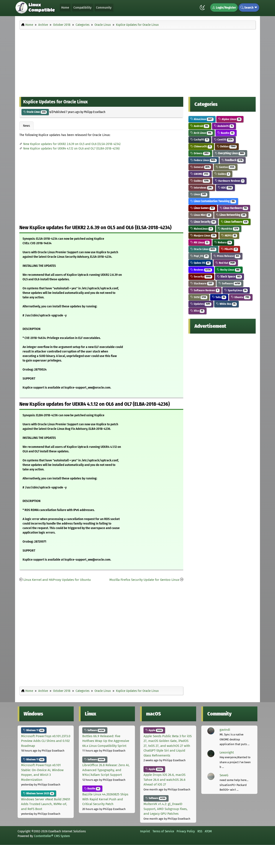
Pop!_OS (200, 256)
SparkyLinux (236, 290)
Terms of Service (163, 831)
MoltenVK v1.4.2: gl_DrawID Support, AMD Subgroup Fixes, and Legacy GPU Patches (166, 809)
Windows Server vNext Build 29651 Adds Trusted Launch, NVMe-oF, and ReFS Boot (45, 804)
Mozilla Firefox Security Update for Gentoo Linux (144, 580)
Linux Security (204, 221)
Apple (155, 730)
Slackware (202, 283)
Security (202, 276)
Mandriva (229, 228)
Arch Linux (202, 132)
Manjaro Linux (204, 235)
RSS (199, 831)
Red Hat (226, 262)
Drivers (201, 153)
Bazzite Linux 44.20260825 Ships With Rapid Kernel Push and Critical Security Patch (105, 799)
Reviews (202, 269)
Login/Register (225, 7)
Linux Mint (201, 215)
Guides (223, 173)
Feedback (233, 160)
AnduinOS (225, 126)
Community (104, 7)
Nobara (224, 242)
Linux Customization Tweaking (214, 201)
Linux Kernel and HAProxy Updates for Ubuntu (57, 580)
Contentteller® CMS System (52, 836)
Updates (201, 303)
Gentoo (226, 167)
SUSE (199, 297)
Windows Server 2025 (39, 793)
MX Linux (200, 242)
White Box (227, 303)
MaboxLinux (202, 228)
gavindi (225, 730)
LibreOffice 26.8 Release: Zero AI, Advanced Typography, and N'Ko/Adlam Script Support (106, 770)
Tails (220, 297)
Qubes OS (201, 262)
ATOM (208, 831)
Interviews (202, 187)
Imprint (145, 831)
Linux (199, 194)
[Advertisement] (137, 62)
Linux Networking (232, 215)
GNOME (200, 173)
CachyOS (200, 139)
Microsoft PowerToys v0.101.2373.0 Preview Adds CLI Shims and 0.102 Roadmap (45, 741)
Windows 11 (34, 730)
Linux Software (235, 221)
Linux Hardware (235, 208)
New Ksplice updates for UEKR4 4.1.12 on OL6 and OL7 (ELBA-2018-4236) (71, 148)
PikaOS (230, 249)
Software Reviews (205, 290)
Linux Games (203, 208)
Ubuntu (241, 297)
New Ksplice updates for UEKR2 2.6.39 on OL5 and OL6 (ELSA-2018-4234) (72, 144)
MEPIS (230, 235)
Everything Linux (231, 153)
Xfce (198, 310)
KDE (226, 187)
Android (200, 126)
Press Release (227, 256)
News (26, 126)
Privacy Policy (186, 831)
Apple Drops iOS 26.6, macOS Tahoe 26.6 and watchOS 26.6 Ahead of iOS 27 (164, 779)
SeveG (224, 775)
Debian (227, 146)
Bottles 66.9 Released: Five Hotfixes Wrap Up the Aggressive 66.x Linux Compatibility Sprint (105, 741)
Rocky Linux (229, 269)
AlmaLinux (202, 119)
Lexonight (227, 752)
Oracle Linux (36, 111)
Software (230, 283)
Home (65, 7)
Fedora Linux (204, 160)
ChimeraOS (202, 146)
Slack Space (230, 276)
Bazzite (226, 132)
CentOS (224, 139)
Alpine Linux (230, 119)
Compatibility (82, 7)
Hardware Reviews (230, 180)
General (201, 167)
